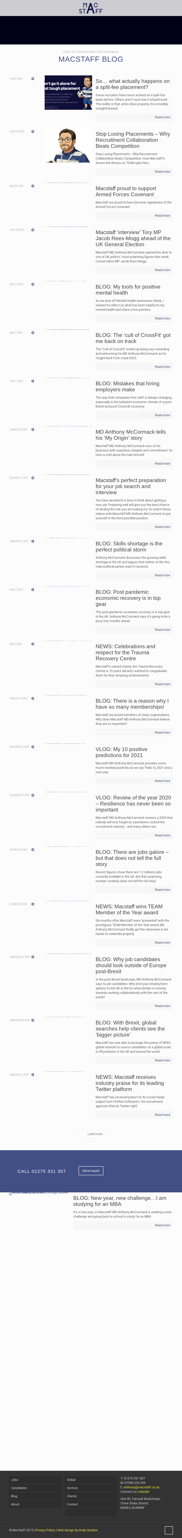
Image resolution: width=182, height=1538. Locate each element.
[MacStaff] (91, 8)
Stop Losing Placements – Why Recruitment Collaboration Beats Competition (133, 140)
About (15, 1504)
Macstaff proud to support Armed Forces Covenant (126, 191)
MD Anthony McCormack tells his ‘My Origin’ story (131, 435)
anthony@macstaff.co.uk (141, 1487)
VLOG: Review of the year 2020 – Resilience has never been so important (133, 804)
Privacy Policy (45, 1530)
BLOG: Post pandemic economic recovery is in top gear (128, 598)
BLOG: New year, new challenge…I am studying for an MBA (119, 1201)
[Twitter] (154, 1530)
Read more (162, 117)
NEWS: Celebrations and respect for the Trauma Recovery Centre (125, 652)
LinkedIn (143, 1492)
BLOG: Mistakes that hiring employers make (127, 386)
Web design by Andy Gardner (77, 1530)
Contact (72, 1504)
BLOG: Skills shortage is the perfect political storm (129, 547)
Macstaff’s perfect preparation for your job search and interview (131, 486)
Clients (72, 1496)
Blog (14, 1496)
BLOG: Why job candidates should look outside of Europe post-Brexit (131, 965)
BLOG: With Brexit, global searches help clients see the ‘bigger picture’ (130, 1029)
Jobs (14, 1480)
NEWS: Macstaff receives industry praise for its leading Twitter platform (130, 1083)
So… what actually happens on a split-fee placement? (133, 84)
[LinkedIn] (159, 1530)
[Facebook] (150, 1530)
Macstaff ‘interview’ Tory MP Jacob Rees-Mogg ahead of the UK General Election (133, 238)
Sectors (72, 1488)
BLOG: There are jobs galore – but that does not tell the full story (132, 858)
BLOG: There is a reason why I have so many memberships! (132, 704)
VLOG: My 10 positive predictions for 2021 (122, 752)
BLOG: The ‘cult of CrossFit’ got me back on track (133, 338)
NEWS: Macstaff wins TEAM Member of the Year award (129, 909)
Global (71, 1480)
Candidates (19, 1488)
